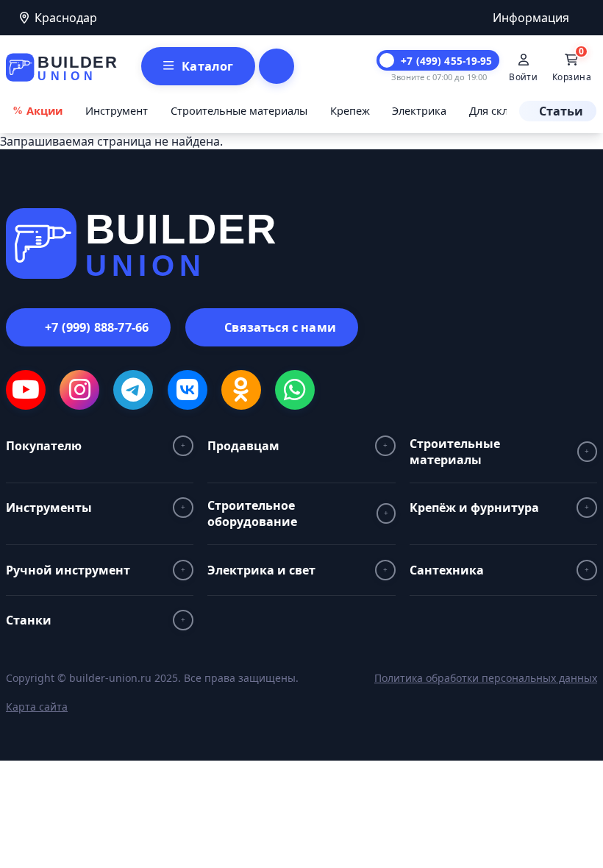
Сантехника (447, 570)
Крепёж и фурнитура (474, 507)
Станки (28, 620)
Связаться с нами (280, 327)
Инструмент (116, 110)
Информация (531, 18)
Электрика (419, 110)
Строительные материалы (239, 110)
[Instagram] (79, 390)
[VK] (187, 390)
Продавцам (243, 446)
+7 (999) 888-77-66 (97, 327)
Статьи (561, 111)
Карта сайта (37, 707)
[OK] (241, 390)
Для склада (497, 110)
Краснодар (66, 18)
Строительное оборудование (252, 513)
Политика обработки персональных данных (485, 678)
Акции (44, 110)
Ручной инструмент (68, 570)
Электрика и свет (261, 570)
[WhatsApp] (295, 390)
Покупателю (44, 446)
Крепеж (350, 110)
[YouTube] (26, 390)
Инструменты (49, 507)
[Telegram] (133, 390)
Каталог (207, 66)
